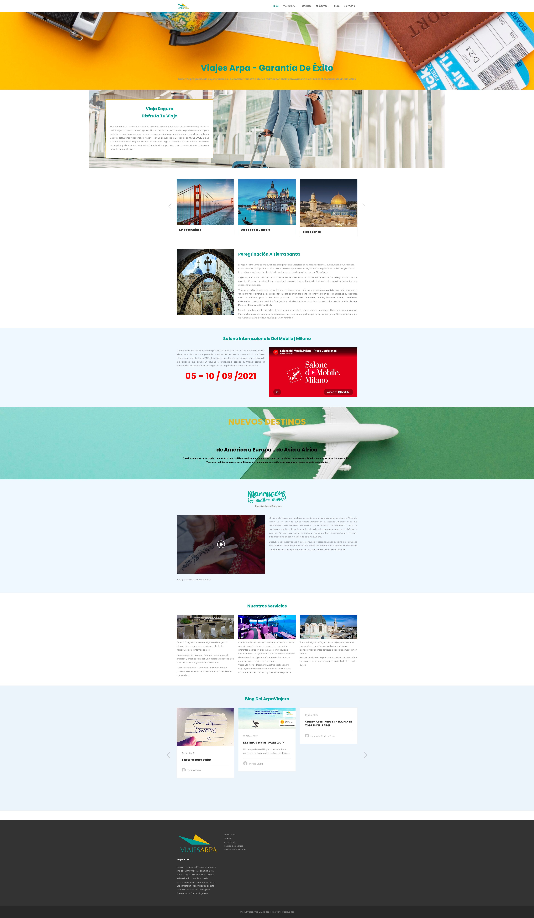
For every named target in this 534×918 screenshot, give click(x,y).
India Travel (229, 834)
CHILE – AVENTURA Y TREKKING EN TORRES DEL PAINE (266, 723)
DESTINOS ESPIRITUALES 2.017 (202, 743)
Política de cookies (233, 846)
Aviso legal (229, 842)
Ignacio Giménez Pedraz (263, 736)
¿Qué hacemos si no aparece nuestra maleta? (325, 723)
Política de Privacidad (235, 849)
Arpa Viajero (196, 764)
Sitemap (228, 838)
